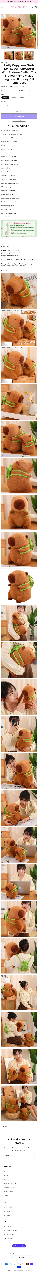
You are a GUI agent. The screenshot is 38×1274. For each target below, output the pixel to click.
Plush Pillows (8, 1211)
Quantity (3, 101)
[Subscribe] (32, 1155)
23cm (6, 98)
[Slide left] (2, 56)
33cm (14, 98)
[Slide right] (36, 56)
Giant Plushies (8, 1238)
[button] (2, 7)
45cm (23, 98)
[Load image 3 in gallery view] (29, 55)
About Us (6, 1179)
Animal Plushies (9, 1234)
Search (6, 1175)
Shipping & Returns (10, 1183)
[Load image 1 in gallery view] (9, 55)
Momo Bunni (16, 1270)
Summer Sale (8, 1226)
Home (5, 1171)
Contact (6, 1196)
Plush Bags (7, 1215)
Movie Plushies (8, 1207)
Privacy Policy (8, 1192)
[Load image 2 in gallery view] (19, 55)
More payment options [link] (19, 121)
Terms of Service (9, 1187)
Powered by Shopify (24, 1270)
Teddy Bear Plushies (10, 1230)
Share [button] (5, 1126)
